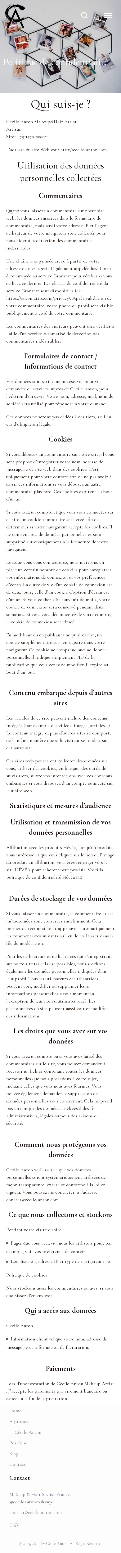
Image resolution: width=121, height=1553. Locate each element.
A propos (18, 1421)
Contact (17, 1464)
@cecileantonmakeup (30, 1502)
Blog (13, 1454)
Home (15, 1410)
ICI (79, 877)
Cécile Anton (28, 1432)
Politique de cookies (26, 1275)
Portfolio (18, 1443)
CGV (14, 1525)
